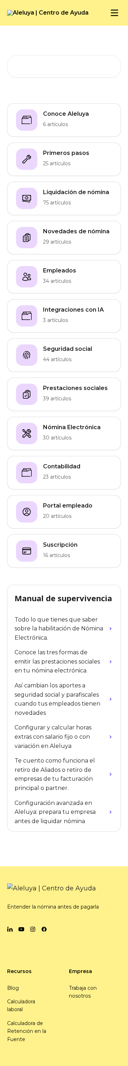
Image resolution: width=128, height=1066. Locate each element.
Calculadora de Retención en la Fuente (26, 1031)
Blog (13, 988)
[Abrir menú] (114, 13)
